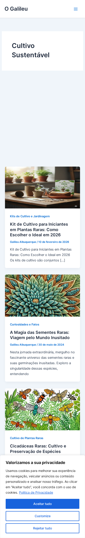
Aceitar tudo (42, 504)
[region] (42, 496)
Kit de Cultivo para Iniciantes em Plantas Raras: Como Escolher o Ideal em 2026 (39, 229)
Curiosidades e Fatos (24, 324)
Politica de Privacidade (36, 492)
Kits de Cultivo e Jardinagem (30, 216)
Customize (43, 516)
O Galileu (16, 8)
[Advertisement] (42, 121)
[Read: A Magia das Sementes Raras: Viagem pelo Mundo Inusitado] (42, 295)
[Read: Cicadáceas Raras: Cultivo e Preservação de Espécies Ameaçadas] (42, 409)
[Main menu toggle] (75, 9)
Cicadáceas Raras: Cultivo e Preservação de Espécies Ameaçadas (38, 451)
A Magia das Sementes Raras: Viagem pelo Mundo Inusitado (40, 335)
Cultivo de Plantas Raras (26, 438)
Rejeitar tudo (42, 528)
